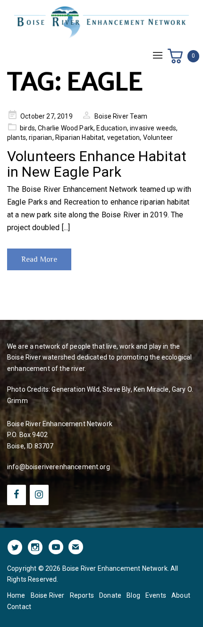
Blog (133, 595)
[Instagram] (39, 495)
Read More (39, 259)
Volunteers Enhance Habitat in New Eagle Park (96, 164)
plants (16, 137)
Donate (110, 595)
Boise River (48, 595)
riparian (40, 137)
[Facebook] (16, 495)
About (180, 595)
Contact (19, 606)
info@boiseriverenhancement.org (58, 467)
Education (111, 128)
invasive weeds (153, 128)
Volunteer (158, 137)
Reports (82, 595)
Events (155, 595)
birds (27, 128)
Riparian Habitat (79, 137)
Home (16, 595)
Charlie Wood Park (65, 128)
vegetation (123, 137)
